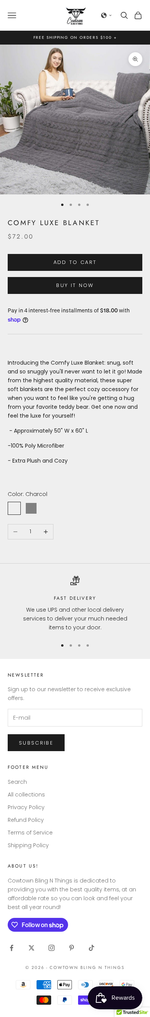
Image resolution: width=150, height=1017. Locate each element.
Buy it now (74, 285)
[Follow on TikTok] (91, 948)
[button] (106, 15)
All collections (26, 794)
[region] (75, 604)
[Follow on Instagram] (51, 948)
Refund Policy (26, 820)
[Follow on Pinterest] (71, 948)
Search (17, 782)
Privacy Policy (26, 807)
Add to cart (75, 262)
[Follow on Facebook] (11, 948)
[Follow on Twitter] (31, 948)
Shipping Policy (28, 845)
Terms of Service (30, 832)
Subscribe (36, 743)
